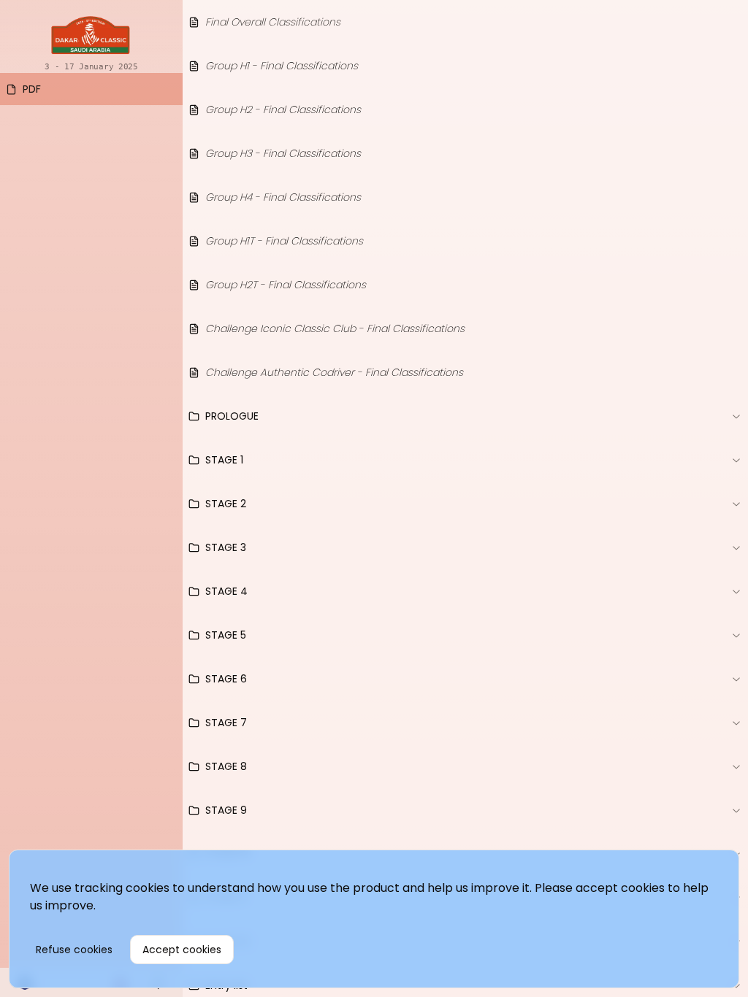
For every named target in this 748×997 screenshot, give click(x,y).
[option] (91, 89)
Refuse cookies (74, 949)
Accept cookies (181, 949)
